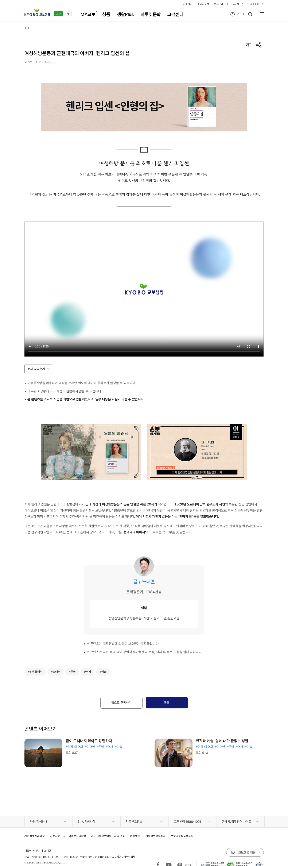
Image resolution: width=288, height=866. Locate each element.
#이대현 (90, 747)
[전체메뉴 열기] (262, 14)
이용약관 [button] (135, 836)
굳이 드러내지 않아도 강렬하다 (89, 741)
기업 (67, 13)
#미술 (118, 747)
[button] (37, 12)
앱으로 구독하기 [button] (121, 703)
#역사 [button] (87, 671)
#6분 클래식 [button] (35, 671)
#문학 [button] (72, 671)
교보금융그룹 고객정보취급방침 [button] (68, 836)
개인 (58, 13)
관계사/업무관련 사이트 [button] (236, 822)
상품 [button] (106, 14)
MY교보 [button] (88, 14)
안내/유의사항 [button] (86, 822)
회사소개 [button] (218, 4)
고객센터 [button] (175, 14)
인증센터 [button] (187, 4)
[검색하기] (250, 14)
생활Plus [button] (125, 14)
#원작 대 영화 (74, 747)
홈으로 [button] (27, 27)
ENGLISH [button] (253, 4)
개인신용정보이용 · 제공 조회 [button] (108, 836)
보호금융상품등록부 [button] (182, 836)
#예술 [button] (103, 671)
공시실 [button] (235, 4)
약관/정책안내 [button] (38, 822)
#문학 (100, 747)
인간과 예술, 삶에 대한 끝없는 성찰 (222, 741)
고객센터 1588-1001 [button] (187, 822)
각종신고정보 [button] (134, 822)
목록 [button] (167, 703)
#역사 (109, 747)
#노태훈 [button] (55, 671)
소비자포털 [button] (203, 4)
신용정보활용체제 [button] (155, 836)
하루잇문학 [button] (151, 14)
